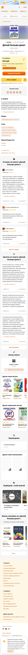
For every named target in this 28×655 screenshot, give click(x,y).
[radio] (8, 92)
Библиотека (14, 11)
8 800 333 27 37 (6, 635)
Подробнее (22, 648)
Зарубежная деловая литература (10, 119)
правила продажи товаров (9, 130)
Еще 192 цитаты (14, 347)
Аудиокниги (15, 16)
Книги (5, 16)
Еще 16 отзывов (14, 249)
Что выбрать (4, 11)
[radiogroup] (14, 92)
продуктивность (6, 135)
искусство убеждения (7, 127)
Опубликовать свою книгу (8, 153)
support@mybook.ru (17, 635)
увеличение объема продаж (9, 132)
